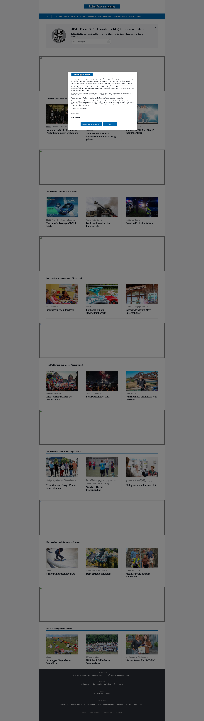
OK (110, 124)
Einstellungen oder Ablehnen (91, 124)
